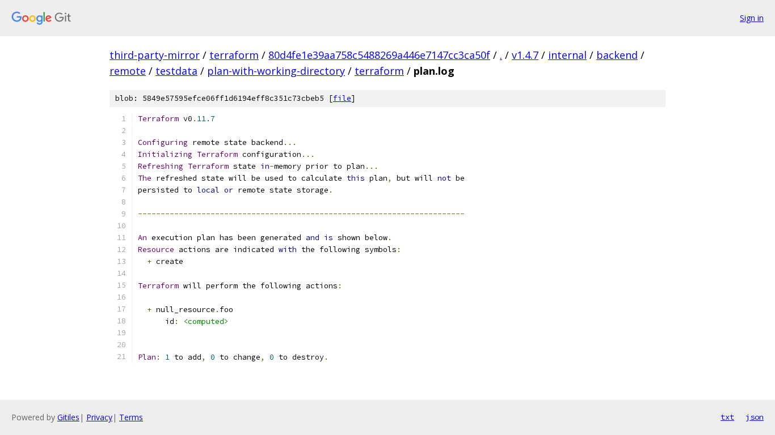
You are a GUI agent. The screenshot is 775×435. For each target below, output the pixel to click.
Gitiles (68, 417)
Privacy (99, 417)
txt (727, 417)
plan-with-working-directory (276, 71)
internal (567, 55)
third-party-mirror (154, 55)
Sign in (752, 17)
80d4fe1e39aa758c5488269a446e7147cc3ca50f (379, 55)
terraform (234, 55)
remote (127, 71)
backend (617, 55)
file (342, 98)
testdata (176, 71)
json (754, 417)
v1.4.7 (525, 55)
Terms (131, 417)
